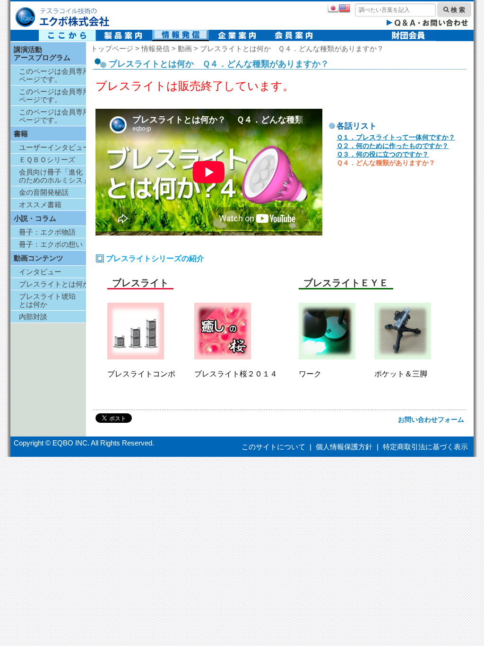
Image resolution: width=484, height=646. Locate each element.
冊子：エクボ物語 (47, 232)
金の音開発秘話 (44, 192)
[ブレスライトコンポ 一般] (135, 357)
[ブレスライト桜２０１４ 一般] (222, 357)
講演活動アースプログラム (42, 53)
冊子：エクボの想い (51, 244)
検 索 (457, 9)
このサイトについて (273, 447)
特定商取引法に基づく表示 (425, 447)
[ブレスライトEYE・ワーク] (327, 357)
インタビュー (40, 272)
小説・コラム (35, 218)
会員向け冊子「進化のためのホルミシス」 (54, 176)
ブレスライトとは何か (54, 284)
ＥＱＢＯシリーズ (47, 160)
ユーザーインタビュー (54, 147)
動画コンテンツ (38, 258)
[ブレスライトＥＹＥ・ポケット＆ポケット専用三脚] (402, 357)
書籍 (21, 134)
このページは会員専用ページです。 (54, 75)
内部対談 (33, 317)
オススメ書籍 (40, 205)
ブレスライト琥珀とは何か (47, 300)
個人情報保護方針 (344, 447)
